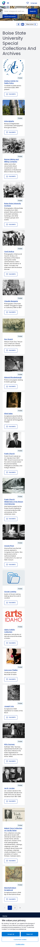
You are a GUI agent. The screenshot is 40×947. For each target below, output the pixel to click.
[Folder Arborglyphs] (14, 107)
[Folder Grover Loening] (14, 578)
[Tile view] (22, 24)
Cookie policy (20, 944)
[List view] (18, 24)
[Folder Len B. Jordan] (14, 774)
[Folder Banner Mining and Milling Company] (14, 145)
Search (33, 11)
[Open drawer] (8, 3)
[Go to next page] (20, 908)
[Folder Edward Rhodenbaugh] (14, 363)
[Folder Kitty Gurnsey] (14, 731)
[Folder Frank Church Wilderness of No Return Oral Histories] (14, 485)
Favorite (12, 94)
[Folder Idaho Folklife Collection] (14, 616)
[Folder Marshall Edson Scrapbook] (14, 874)
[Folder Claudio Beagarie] (14, 287)
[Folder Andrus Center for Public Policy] (14, 67)
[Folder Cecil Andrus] (14, 238)
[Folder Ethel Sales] (14, 400)
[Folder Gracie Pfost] (14, 532)
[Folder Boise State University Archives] (14, 190)
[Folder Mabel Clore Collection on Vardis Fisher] (14, 814)
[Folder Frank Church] (14, 440)
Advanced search (10, 16)
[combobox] (15, 11)
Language (34, 3)
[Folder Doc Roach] (14, 325)
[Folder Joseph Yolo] (14, 692)
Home (5, 916)
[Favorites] (27, 3)
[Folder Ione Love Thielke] (14, 656)
